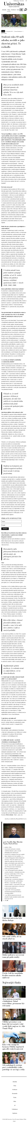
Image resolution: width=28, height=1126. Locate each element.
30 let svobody (9, 815)
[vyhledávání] (25, 9)
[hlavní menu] (21, 9)
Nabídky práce (16, 0)
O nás (13, 1119)
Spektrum (14, 1113)
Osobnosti (13, 9)
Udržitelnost (15, 1109)
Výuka (14, 1097)
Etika (15, 1101)
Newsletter (22, 0)
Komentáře (19, 9)
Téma (8, 9)
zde (7, 900)
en (26, 0)
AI (14, 1105)
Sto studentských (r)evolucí (17, 755)
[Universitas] (14, 6)
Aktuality (4, 9)
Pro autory (17, 1119)
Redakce (21, 1119)
